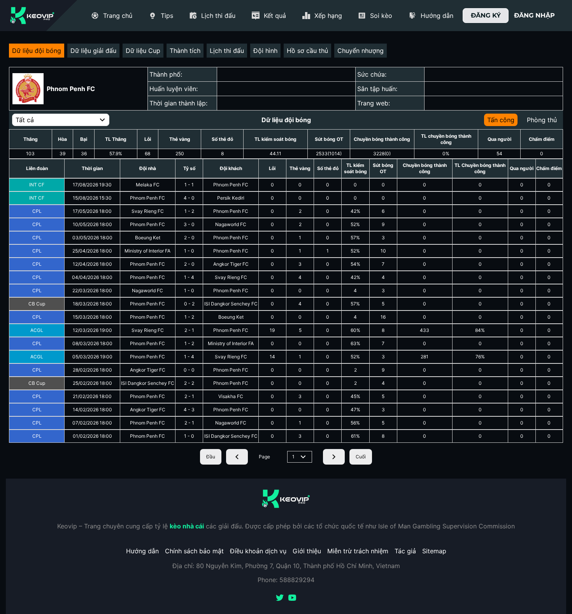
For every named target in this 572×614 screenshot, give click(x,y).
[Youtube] (292, 598)
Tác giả (405, 551)
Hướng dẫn (142, 551)
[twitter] (279, 598)
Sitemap (434, 551)
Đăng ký (486, 15)
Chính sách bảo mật (194, 551)
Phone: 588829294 (286, 580)
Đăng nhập (534, 15)
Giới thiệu (307, 551)
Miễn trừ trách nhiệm (357, 551)
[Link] (32, 15)
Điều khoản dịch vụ (258, 551)
